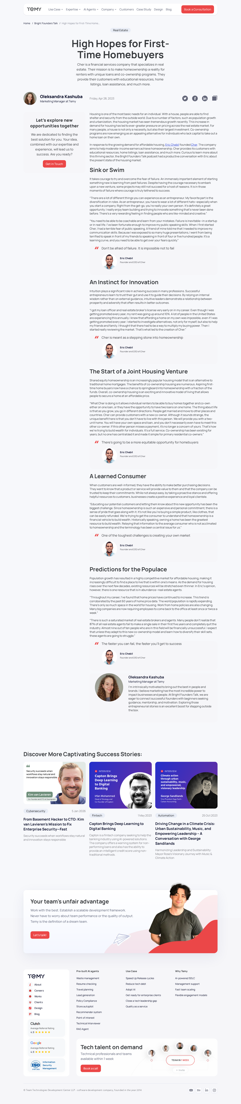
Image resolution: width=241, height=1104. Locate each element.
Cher (194, 145)
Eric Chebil (172, 145)
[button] (55, 9)
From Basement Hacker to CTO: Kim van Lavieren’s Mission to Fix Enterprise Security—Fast (53, 824)
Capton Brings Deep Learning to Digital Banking (116, 826)
